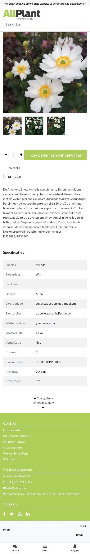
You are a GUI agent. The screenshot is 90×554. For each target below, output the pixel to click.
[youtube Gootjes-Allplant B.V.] (20, 513)
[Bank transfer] (80, 537)
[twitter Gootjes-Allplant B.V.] (12, 513)
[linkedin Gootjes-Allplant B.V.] (28, 513)
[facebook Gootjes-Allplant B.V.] (4, 513)
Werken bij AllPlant (15, 453)
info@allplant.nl (17, 488)
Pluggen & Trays (14, 441)
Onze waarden (12, 430)
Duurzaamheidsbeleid (17, 436)
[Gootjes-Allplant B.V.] (21, 14)
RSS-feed (9, 459)
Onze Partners (12, 447)
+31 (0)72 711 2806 (18, 482)
